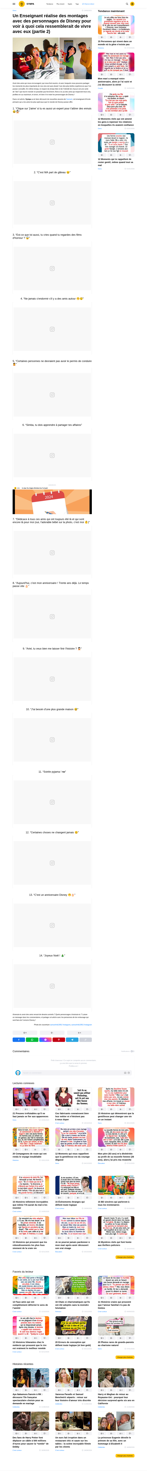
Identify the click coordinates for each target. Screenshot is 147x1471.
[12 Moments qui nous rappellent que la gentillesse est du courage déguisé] (73, 1138)
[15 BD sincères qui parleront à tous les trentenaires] (116, 1186)
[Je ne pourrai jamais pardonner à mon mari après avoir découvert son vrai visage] (73, 1226)
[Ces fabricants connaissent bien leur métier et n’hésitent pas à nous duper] (73, 1097)
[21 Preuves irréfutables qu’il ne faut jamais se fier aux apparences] (31, 1097)
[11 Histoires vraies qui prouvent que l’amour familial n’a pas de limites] (116, 1286)
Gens (14, 10)
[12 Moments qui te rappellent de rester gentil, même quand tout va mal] (116, 143)
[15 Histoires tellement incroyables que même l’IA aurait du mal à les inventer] (31, 1186)
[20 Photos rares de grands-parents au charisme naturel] (116, 1326)
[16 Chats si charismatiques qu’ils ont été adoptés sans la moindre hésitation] (73, 1286)
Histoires (101, 48)
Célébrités (16, 1407)
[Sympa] (26, 4)
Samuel (69, 99)
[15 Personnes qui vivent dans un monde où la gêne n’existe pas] (116, 25)
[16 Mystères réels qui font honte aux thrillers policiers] (116, 1226)
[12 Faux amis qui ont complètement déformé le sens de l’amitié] (31, 1286)
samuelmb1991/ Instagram (60, 1025)
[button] (25, 1033)
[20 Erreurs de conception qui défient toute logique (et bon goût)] (73, 1326)
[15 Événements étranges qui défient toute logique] (73, 1186)
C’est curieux (59, 1123)
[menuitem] (50, 4)
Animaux (58, 1311)
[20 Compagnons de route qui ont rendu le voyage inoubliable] (31, 1138)
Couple (100, 88)
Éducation (101, 1163)
